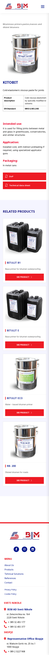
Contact (8, 582)
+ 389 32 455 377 (16, 626)
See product (23, 277)
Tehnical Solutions (14, 573)
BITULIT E (13, 330)
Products (8, 569)
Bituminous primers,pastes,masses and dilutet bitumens (22, 26)
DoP (11, 176)
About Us (9, 565)
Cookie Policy (10, 594)
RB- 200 (11, 466)
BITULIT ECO (15, 398)
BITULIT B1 (14, 262)
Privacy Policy (10, 589)
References (10, 578)
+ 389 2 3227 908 (16, 651)
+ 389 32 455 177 (16, 622)
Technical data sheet (19, 185)
